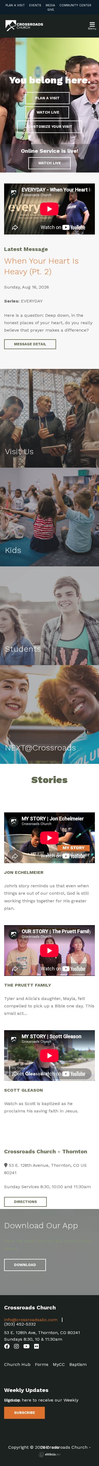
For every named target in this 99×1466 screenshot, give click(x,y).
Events (35, 5)
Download (25, 1265)
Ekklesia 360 (49, 1454)
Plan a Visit (15, 5)
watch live (47, 112)
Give (50, 10)
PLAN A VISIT (47, 98)
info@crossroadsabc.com (30, 1319)
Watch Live (49, 163)
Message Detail (30, 344)
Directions (25, 1202)
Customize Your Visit (49, 127)
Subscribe (24, 1413)
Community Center (75, 5)
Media (50, 5)
